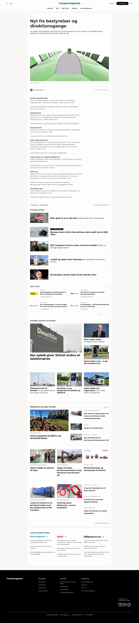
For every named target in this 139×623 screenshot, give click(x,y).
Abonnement (42, 582)
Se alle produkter (43, 591)
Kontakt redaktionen (87, 582)
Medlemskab (42, 585)
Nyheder (50, 8)
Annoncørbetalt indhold (66, 592)
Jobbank (74, 8)
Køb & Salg (65, 8)
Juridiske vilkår (64, 586)
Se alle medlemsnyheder (102, 523)
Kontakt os (84, 585)
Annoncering (42, 588)
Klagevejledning (64, 589)
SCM (57, 8)
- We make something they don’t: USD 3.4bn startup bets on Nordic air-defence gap (96, 554)
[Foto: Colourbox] (69, 59)
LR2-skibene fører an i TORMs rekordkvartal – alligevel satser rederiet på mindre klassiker (69, 542)
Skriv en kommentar (102, 205)
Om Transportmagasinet (88, 591)
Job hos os (84, 588)
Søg (11, 3)
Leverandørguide (86, 8)
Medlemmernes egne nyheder (43, 407)
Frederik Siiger (39, 90)
